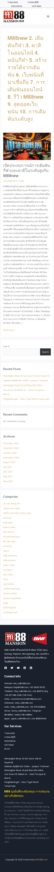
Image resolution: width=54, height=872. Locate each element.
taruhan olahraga (11, 588)
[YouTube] (18, 668)
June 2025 (7, 471)
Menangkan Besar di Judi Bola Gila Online (22, 385)
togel (5, 602)
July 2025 (7, 466)
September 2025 (11, 457)
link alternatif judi (11, 536)
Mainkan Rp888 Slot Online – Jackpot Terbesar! (25, 380)
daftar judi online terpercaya (17, 513)
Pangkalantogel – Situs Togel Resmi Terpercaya (26, 398)
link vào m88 (9, 541)
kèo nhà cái (8, 531)
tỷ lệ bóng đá (9, 607)
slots (5, 579)
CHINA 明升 (10, 737)
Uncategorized (10, 180)
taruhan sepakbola (12, 598)
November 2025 (11, 448)
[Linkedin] (24, 668)
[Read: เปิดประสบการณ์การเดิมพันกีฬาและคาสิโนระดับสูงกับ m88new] (27, 146)
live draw (7, 546)
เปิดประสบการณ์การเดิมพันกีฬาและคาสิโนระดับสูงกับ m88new (26, 170)
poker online (9, 565)
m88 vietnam (9, 560)
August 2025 (9, 462)
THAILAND (9, 733)
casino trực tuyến (11, 508)
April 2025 (8, 481)
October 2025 (9, 452)
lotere (6, 550)
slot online (8, 574)
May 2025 (7, 476)
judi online (8, 522)
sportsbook (8, 583)
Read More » (9, 329)
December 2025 (10, 443)
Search (6, 346)
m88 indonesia (10, 555)
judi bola (7, 517)
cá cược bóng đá (11, 503)
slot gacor (8, 569)
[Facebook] (5, 668)
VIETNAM (9, 744)
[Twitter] (12, 668)
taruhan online (10, 593)
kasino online (9, 527)
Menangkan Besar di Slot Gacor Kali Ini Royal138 (26, 375)
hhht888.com (41, 859)
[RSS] (31, 668)
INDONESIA (9, 740)
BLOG (7, 748)
